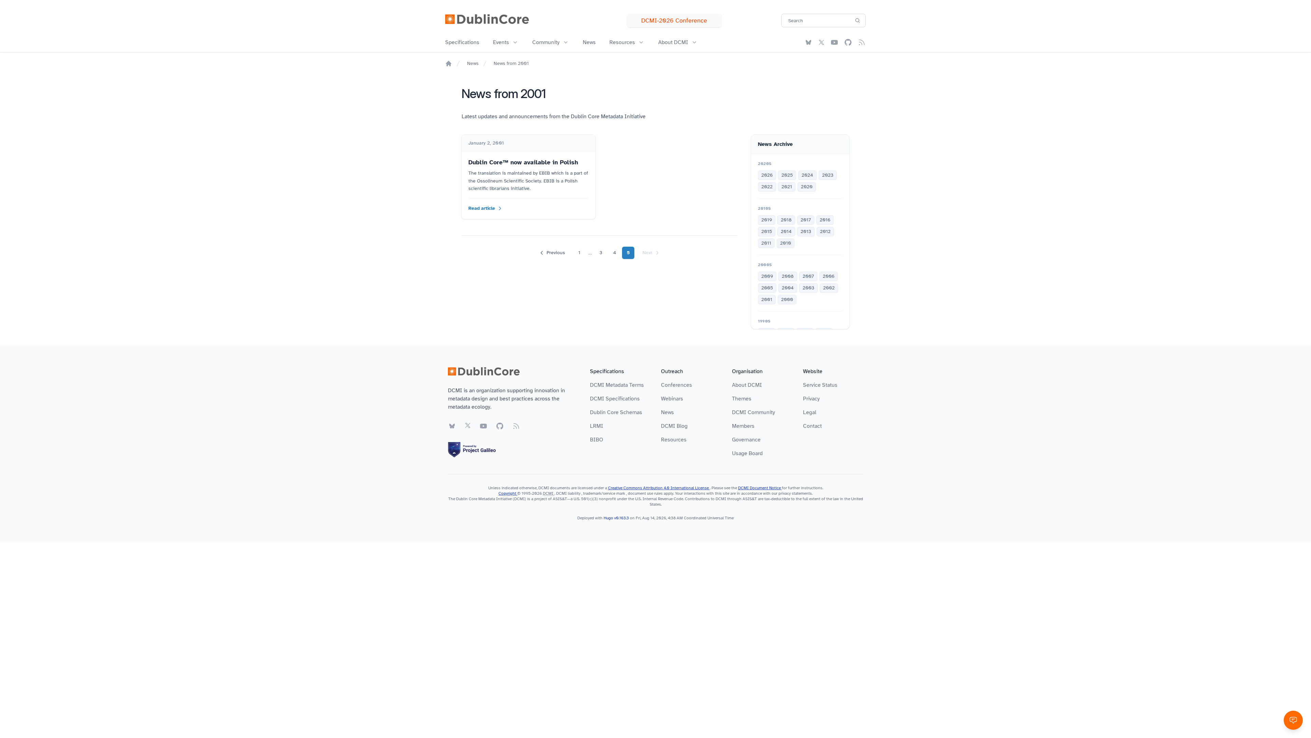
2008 (788, 276)
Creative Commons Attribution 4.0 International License (659, 488)
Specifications (462, 42)
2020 (807, 187)
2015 (766, 231)
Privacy (811, 398)
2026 (767, 175)
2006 (828, 276)
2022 (767, 187)
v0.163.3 (622, 518)
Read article (481, 208)
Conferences (676, 385)
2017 (806, 220)
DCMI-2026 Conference (674, 20)
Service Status (820, 385)
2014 (786, 231)
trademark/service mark (604, 493)
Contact (812, 426)
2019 (766, 220)
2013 (806, 231)
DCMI (548, 493)
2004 (788, 288)
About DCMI (747, 385)
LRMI (596, 426)
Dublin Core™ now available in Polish (523, 162)
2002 (829, 288)
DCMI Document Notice (760, 488)
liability (574, 493)
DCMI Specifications (615, 398)
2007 (808, 276)
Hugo (608, 518)
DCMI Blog (674, 426)
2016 (825, 220)
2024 (807, 175)
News (589, 42)
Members (743, 426)
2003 (808, 288)
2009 (767, 276)
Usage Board (747, 453)
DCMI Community (753, 412)
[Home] (448, 63)
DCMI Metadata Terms (617, 385)
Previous (556, 253)
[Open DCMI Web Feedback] (1293, 720)
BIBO (596, 439)
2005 (767, 288)
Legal (809, 412)
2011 (766, 243)
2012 (825, 231)
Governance (746, 439)
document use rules (645, 493)
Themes (741, 398)
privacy (784, 493)
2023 (827, 175)
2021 (786, 187)
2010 (785, 243)
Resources (674, 439)
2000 (787, 299)
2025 (787, 175)
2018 (786, 220)
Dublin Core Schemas (616, 412)
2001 (766, 299)
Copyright (507, 493)
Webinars (672, 398)
